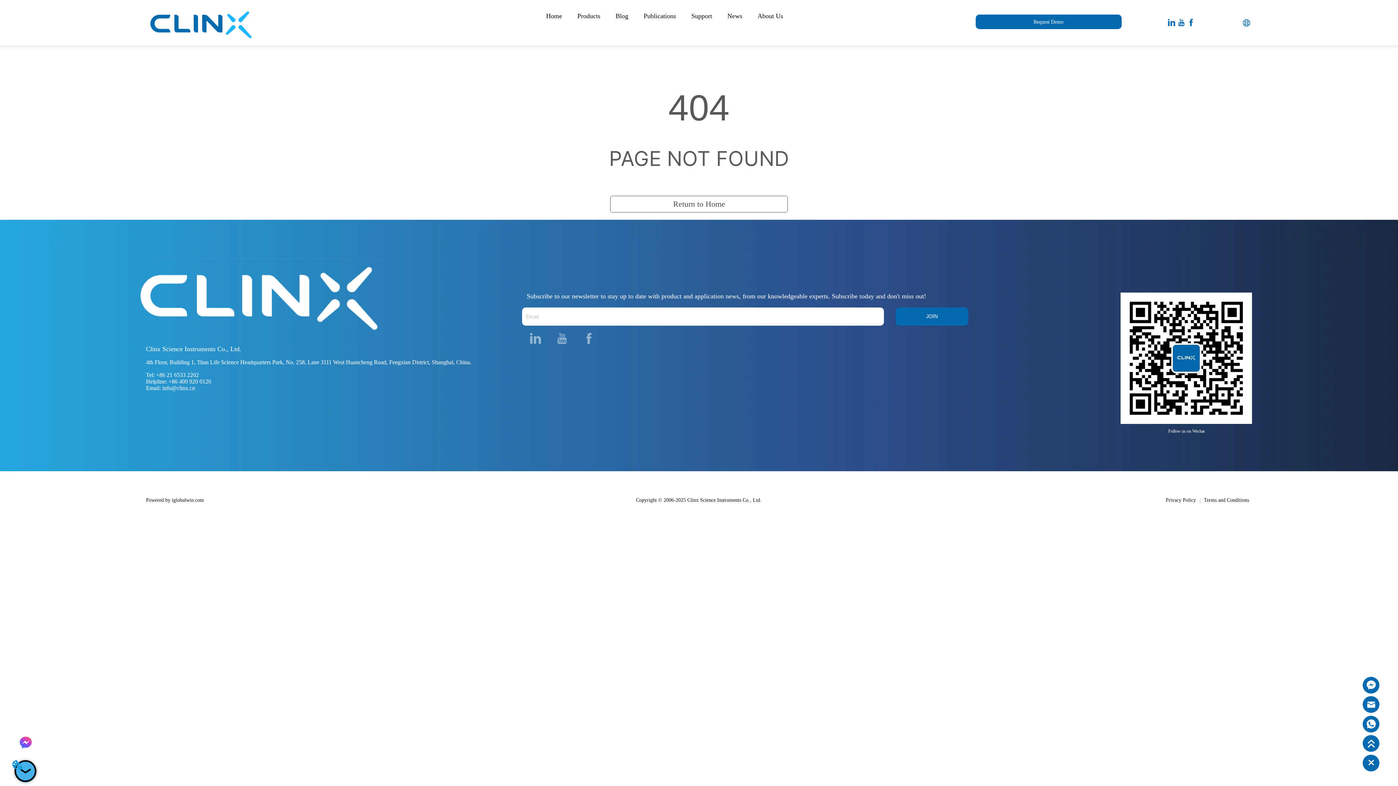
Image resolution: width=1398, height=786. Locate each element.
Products (588, 16)
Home (554, 16)
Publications (660, 16)
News (734, 16)
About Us (770, 16)
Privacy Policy (1181, 500)
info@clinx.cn (178, 388)
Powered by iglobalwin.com (175, 500)
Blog (622, 16)
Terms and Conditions (1226, 500)
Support (701, 16)
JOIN (932, 316)
